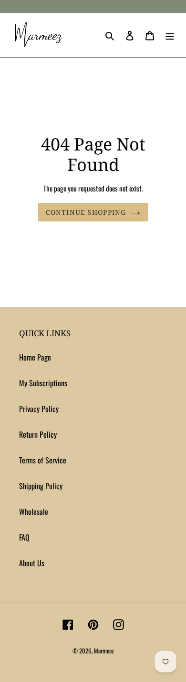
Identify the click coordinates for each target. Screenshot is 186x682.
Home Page (35, 357)
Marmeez (104, 650)
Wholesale (33, 511)
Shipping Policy (40, 485)
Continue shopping (86, 212)
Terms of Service (42, 460)
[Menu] (170, 34)
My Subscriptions (43, 383)
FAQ (24, 537)
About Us (31, 563)
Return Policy (38, 434)
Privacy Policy (39, 408)
